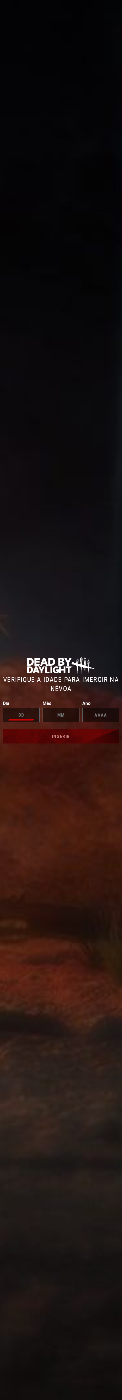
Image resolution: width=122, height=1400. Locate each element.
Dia (6, 703)
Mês (47, 703)
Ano (86, 703)
